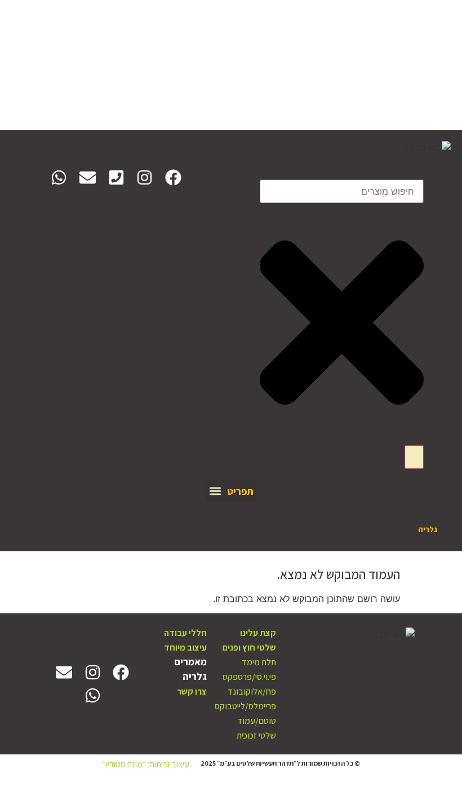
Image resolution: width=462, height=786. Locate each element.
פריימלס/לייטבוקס (245, 706)
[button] (231, 491)
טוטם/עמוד (256, 721)
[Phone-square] (116, 177)
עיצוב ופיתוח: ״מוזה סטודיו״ (146, 764)
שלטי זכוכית (256, 735)
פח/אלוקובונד (252, 691)
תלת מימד (259, 662)
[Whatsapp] (59, 177)
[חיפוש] (414, 457)
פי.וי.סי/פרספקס (249, 677)
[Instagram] (144, 177)
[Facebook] (173, 177)
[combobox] (342, 191)
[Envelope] (87, 177)
